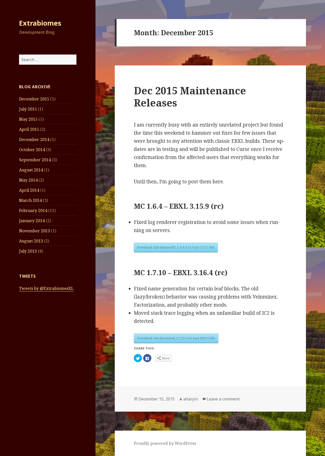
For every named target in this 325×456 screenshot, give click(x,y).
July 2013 (28, 251)
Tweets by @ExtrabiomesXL (46, 288)
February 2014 (33, 210)
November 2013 (34, 231)
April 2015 (29, 129)
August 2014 (31, 170)
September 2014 (35, 160)
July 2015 (28, 109)
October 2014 (32, 149)
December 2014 (34, 139)
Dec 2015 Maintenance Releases (190, 96)
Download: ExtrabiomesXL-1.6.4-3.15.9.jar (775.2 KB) (176, 247)
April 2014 (29, 190)
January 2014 (32, 220)
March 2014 (30, 200)
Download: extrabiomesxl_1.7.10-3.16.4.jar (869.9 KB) (176, 338)
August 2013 (31, 241)
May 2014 (28, 180)
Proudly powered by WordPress (165, 443)
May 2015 (28, 119)
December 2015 (34, 99)
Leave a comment (223, 399)
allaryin (190, 399)
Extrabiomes (40, 23)
